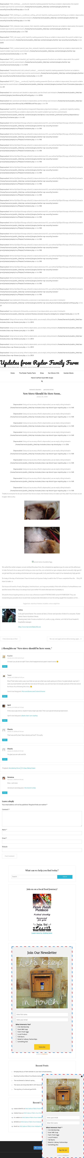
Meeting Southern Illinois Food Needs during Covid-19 (30, 1076)
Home (13, 373)
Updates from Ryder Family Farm (39, 362)
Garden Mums (68, 373)
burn (29, 604)
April (9, 705)
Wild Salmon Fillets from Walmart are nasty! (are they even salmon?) (41, 1126)
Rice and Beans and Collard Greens (33, 692)
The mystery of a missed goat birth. (25, 1089)
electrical (34, 604)
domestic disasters (35, 390)
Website (4, 847)
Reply (4, 666)
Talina (20, 610)
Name (4, 830)
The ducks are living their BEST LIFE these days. (29, 1085)
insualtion (45, 604)
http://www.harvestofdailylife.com (29, 627)
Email (4, 838)
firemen (39, 604)
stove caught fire (54, 604)
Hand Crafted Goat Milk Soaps (42, 378)
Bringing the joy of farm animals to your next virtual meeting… (33, 1072)
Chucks (10, 729)
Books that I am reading (29, 716)
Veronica (10, 777)
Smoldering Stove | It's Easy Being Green (22, 768)
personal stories (49, 390)
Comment (5, 810)
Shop (42, 373)
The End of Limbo (30, 788)
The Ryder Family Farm (27, 373)
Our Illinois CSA (53, 373)
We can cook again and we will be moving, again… (65, 639)
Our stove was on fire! (10, 639)
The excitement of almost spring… (25, 1080)
